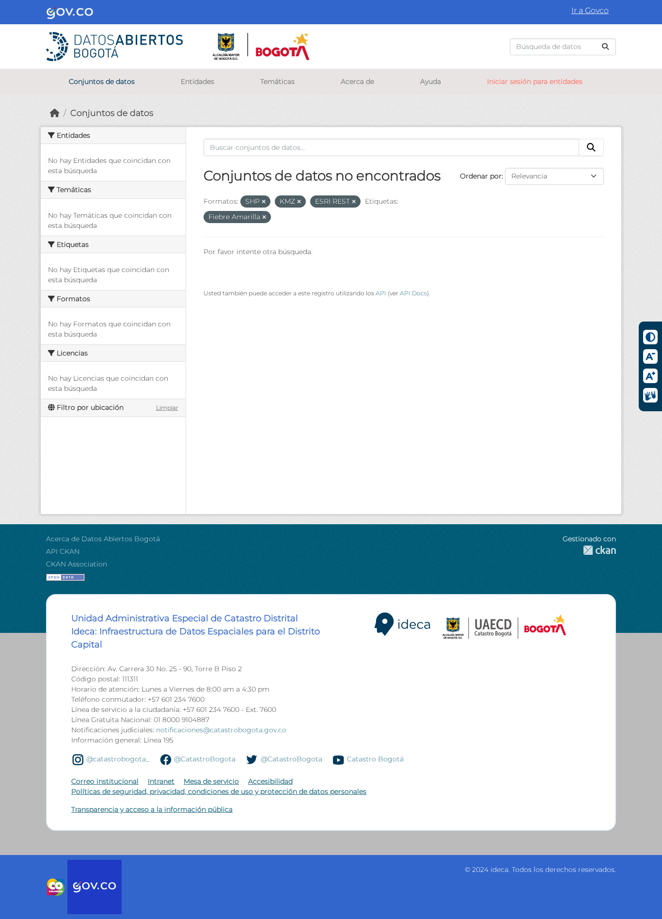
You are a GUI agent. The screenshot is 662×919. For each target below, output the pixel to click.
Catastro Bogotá (375, 759)
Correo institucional (105, 781)
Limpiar (167, 407)
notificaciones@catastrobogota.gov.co (221, 730)
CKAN (589, 550)
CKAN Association (76, 564)
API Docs (413, 293)
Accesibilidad (270, 781)
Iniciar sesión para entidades (535, 81)
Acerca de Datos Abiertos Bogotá (103, 538)
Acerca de (357, 81)
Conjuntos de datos (102, 81)
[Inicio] (55, 113)
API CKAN (62, 551)
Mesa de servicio (211, 781)
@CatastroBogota (205, 759)
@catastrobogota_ (117, 759)
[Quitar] (264, 201)
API (381, 293)
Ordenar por (481, 176)
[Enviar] (605, 46)
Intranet (161, 781)
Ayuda (430, 81)
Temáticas (277, 81)
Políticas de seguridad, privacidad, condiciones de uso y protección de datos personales (218, 791)
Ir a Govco (590, 10)
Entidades (197, 81)
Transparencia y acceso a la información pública (152, 809)
